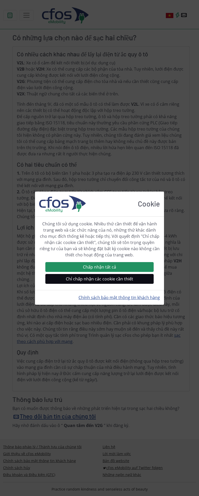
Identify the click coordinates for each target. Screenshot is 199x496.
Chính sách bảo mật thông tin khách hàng (119, 297)
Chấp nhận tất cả (99, 267)
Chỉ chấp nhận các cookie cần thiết (99, 279)
